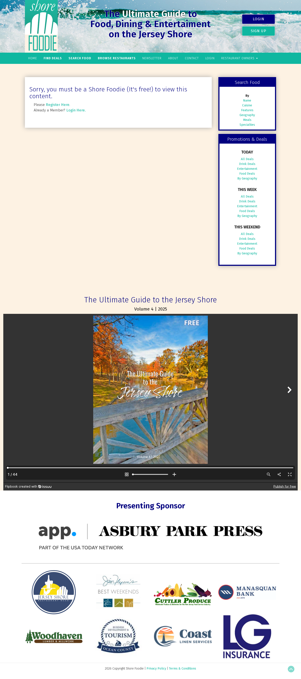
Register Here (57, 104)
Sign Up (258, 31)
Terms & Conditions (182, 668)
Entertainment (247, 169)
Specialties (247, 125)
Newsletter (152, 58)
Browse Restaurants (117, 58)
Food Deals (247, 174)
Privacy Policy (156, 668)
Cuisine (247, 105)
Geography (247, 115)
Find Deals (53, 58)
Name (247, 100)
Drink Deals (247, 164)
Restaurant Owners (238, 58)
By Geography (247, 178)
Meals (247, 120)
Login (258, 19)
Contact (192, 58)
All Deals (247, 159)
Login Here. (76, 110)
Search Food (80, 58)
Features (247, 110)
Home (32, 58)
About (173, 58)
